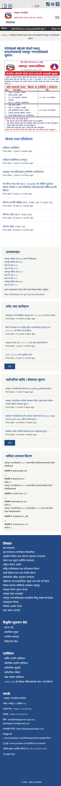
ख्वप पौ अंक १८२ (10, 275)
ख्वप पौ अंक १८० (10, 285)
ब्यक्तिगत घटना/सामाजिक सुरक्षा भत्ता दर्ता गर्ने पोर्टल (26, 581)
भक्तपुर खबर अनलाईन (13, 593)
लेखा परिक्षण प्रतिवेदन (14, 677)
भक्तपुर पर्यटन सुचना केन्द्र (15, 589)
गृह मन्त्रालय (8, 548)
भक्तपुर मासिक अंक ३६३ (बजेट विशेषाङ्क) (20, 258)
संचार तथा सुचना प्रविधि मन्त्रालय (18, 560)
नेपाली (37, 6)
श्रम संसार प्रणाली (11, 610)
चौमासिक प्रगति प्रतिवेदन (16, 663)
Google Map (9, 754)
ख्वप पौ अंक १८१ (10, 278)
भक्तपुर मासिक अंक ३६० (13, 281)
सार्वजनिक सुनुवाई (12, 667)
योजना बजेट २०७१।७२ (14, 226)
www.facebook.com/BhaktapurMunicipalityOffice (27, 738)
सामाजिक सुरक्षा (11, 632)
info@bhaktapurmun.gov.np (21, 719)
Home (4, 35)
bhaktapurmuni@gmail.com (16, 723)
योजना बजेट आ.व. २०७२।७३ (17, 214)
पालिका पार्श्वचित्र (11, 147)
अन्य (9, 366)
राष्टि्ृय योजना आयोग (12, 564)
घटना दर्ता (8, 627)
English (28, 6)
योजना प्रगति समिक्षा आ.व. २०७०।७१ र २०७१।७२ (28, 202)
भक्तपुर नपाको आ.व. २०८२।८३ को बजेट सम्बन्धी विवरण (26, 342)
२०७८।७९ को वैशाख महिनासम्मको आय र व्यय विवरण (28, 681)
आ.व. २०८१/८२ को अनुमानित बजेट (18, 354)
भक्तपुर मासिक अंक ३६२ (13, 262)
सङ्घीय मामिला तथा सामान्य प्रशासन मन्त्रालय (24, 556)
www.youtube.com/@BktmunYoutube (27, 743)
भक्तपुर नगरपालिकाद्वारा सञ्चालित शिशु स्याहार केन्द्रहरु (28, 597)
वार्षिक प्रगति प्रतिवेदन (14, 658)
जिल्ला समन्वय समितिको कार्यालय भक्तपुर (21, 585)
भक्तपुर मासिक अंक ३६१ (13, 272)
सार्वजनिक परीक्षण (12, 672)
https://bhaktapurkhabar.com (30, 728)
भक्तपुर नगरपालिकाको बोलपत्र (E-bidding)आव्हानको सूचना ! (28, 388)
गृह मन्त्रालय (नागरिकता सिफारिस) (18, 552)
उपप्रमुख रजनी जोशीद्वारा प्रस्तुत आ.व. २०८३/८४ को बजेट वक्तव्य (30, 315)
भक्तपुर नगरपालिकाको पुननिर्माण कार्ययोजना (23, 171)
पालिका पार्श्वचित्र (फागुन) (15, 159)
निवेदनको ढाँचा (11, 641)
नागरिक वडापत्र (11, 636)
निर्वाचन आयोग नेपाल (12, 606)
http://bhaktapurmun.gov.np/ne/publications (24, 294)
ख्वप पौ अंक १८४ (10, 265)
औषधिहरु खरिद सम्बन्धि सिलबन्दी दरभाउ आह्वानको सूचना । (27, 431)
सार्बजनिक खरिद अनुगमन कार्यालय (18, 577)
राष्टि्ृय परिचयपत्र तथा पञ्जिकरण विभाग (21, 568)
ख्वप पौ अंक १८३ (10, 268)
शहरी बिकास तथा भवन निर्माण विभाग (19, 573)
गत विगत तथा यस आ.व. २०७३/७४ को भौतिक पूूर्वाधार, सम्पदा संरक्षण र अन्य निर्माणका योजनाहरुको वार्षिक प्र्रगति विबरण (30, 187)
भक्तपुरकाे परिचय (10, 602)
